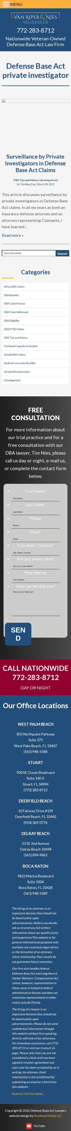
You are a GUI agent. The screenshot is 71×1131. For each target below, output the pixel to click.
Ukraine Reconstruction (17, 371)
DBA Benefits (11, 295)
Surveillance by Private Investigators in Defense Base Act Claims (35, 163)
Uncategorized (48, 180)
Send (18, 634)
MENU (16, 4)
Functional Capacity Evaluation (21, 346)
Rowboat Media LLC (48, 1115)
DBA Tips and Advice (26, 180)
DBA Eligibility (12, 320)
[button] (6, 4)
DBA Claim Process (14, 303)
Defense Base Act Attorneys (35, 18)
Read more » (12, 235)
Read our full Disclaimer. (28, 1093)
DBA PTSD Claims (14, 329)
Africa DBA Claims (14, 286)
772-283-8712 (35, 30)
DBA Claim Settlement (16, 312)
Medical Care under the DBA (20, 363)
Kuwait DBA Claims (14, 354)
